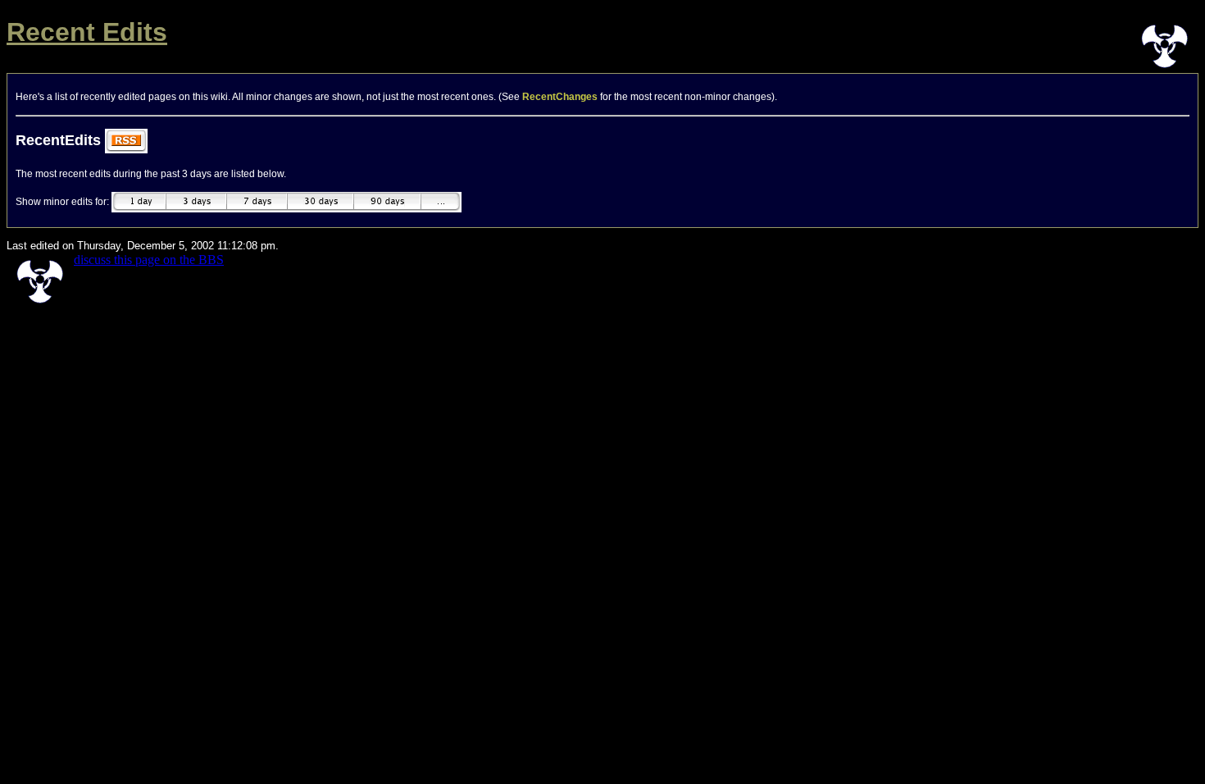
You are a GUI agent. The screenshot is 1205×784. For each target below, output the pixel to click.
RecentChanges (560, 97)
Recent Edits (87, 32)
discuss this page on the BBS (149, 260)
